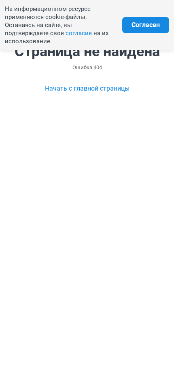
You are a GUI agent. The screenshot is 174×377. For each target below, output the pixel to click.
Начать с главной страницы (87, 88)
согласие (79, 33)
